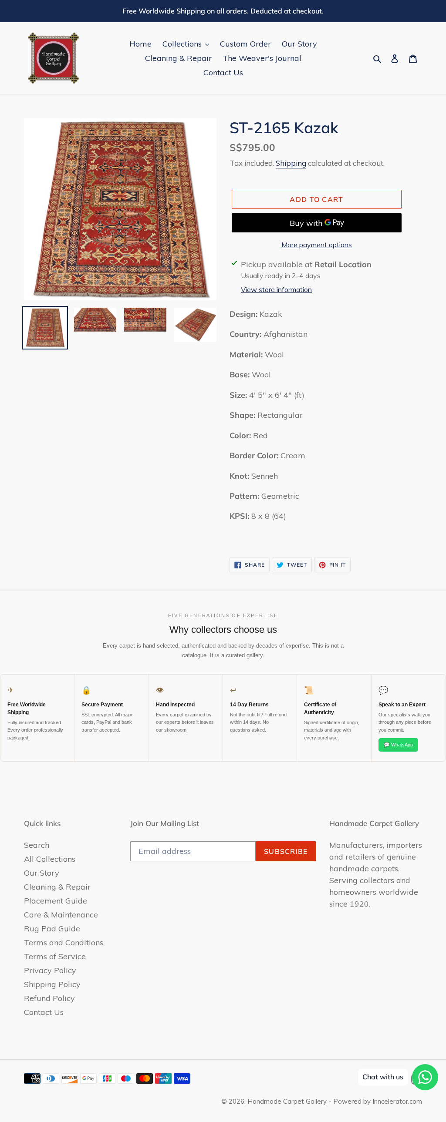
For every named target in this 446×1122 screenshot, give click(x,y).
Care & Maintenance (61, 915)
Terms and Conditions (63, 942)
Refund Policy (49, 998)
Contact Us (44, 1012)
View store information (276, 289)
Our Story (41, 873)
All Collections (49, 859)
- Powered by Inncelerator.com (375, 1101)
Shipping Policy (52, 984)
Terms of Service (55, 956)
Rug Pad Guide (52, 929)
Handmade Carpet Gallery (287, 1101)
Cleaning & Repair (57, 887)
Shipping (291, 163)
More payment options (316, 244)
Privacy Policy (50, 970)
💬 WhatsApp (398, 744)
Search (36, 845)
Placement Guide (55, 901)
